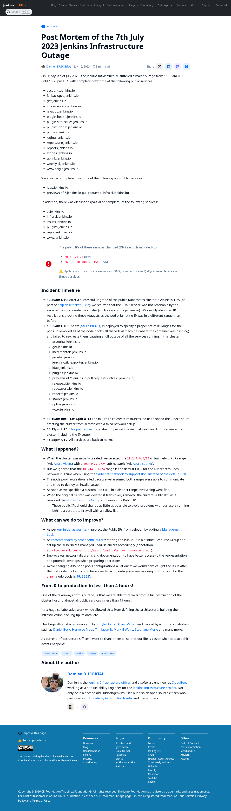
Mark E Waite (123, 629)
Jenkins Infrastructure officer (109, 682)
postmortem (107, 653)
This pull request (81, 429)
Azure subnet (142, 463)
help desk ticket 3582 (73, 305)
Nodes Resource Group (83, 500)
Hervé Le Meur (82, 629)
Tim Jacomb (103, 629)
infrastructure (50, 653)
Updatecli (96, 698)
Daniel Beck (61, 629)
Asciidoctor (113, 698)
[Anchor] (76, 54)
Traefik (128, 698)
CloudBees (179, 682)
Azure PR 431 (90, 326)
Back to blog (54, 26)
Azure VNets (63, 463)
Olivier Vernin (126, 624)
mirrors (66, 653)
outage (92, 653)
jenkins (79, 653)
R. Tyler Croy (105, 624)
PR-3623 (83, 576)
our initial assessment (73, 529)
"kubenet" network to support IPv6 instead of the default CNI (141, 474)
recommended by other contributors (78, 540)
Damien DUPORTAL (85, 674)
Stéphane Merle (146, 629)
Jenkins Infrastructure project (154, 687)
